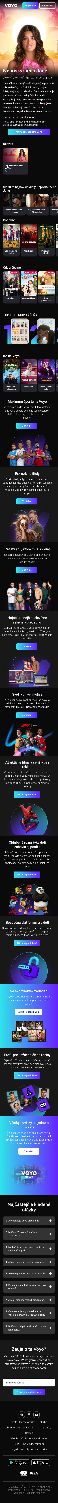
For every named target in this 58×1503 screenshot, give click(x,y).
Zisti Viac (27, 426)
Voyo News (17, 1449)
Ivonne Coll (32, 125)
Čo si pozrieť (44, 1427)
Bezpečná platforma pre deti (27, 922)
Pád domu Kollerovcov (11, 388)
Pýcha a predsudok (46, 299)
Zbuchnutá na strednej (11, 252)
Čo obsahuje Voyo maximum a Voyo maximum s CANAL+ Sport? (25, 1313)
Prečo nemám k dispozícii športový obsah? (26, 1287)
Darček (29, 1433)
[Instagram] (29, 1415)
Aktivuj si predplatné (27, 794)
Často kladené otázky (23, 1422)
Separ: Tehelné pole (46, 388)
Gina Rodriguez (17, 121)
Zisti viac (26, 501)
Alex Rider (28, 251)
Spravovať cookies (37, 1449)
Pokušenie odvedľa (45, 252)
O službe (42, 1422)
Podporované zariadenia (20, 1427)
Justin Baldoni (19, 125)
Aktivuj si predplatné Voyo (29, 132)
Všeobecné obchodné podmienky (29, 1438)
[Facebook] (22, 1415)
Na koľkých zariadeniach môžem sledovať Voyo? (25, 1249)
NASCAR (31, 706)
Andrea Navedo (33, 121)
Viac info (47, 111)
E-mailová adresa (14, 1382)
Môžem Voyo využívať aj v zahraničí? (21, 1234)
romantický (19, 77)
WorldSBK (43, 706)
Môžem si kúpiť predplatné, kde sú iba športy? (26, 1328)
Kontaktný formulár (33, 1444)
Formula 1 (41, 703)
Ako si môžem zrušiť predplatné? (25, 1262)
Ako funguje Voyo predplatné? (23, 1220)
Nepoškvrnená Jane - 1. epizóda (14, 211)
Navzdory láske (28, 298)
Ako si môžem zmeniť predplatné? (25, 1300)
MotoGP (20, 706)
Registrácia (30, 5)
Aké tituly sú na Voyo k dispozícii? (25, 1273)
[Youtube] (36, 1415)
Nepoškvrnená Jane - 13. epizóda (37, 211)
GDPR (17, 1444)
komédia (7, 77)
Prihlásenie (47, 5)
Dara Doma (28, 387)
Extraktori (11, 298)
